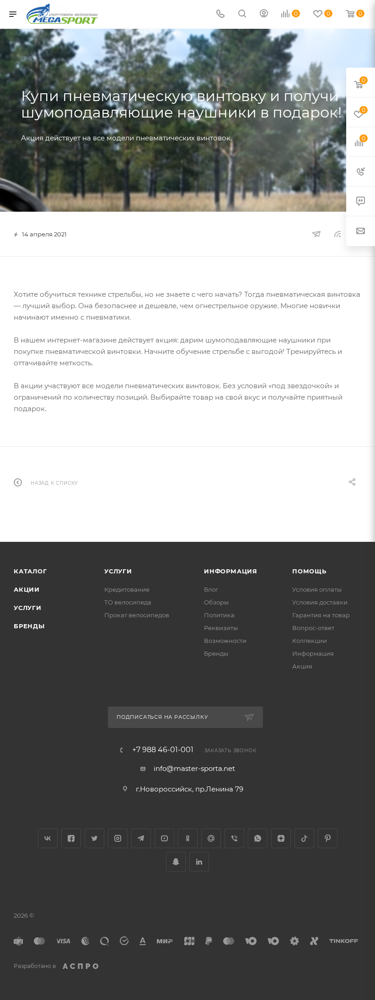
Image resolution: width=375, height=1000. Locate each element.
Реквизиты (221, 627)
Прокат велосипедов (136, 615)
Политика (219, 615)
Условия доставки (320, 602)
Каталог (30, 571)
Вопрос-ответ (313, 627)
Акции (27, 589)
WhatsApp (258, 838)
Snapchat (176, 862)
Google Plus (211, 838)
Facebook (71, 838)
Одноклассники (188, 838)
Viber (234, 838)
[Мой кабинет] (264, 14)
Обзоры (216, 602)
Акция (302, 666)
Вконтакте (48, 838)
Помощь (309, 571)
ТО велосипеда (127, 602)
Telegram (141, 838)
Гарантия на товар (321, 615)
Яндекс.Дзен (281, 838)
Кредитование (127, 589)
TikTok (304, 838)
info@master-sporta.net (194, 768)
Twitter (94, 838)
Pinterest (328, 838)
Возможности (225, 640)
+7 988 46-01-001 (162, 750)
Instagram (118, 838)
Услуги (28, 607)
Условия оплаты (317, 589)
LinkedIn (199, 862)
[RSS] (337, 234)
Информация (230, 571)
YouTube (164, 838)
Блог (211, 589)
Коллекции (309, 640)
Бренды (29, 626)
